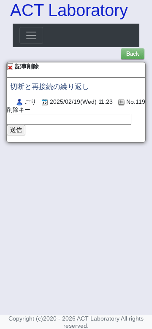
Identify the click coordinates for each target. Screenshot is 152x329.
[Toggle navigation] (31, 35)
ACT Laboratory (69, 10)
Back (132, 54)
